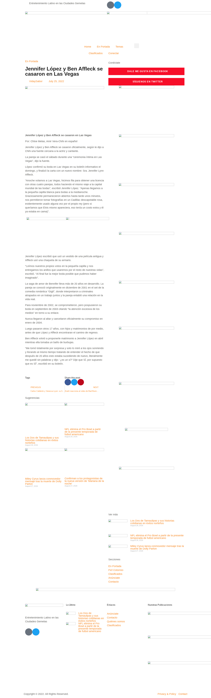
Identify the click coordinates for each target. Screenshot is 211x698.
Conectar (113, 53)
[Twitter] (117, 5)
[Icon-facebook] (110, 5)
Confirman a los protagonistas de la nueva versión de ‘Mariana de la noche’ (84, 481)
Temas (119, 46)
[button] (136, 45)
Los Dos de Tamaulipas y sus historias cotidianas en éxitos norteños (42, 440)
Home (87, 46)
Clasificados (96, 53)
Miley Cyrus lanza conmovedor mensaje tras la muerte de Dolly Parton (43, 481)
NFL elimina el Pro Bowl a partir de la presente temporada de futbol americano (83, 432)
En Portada (103, 46)
